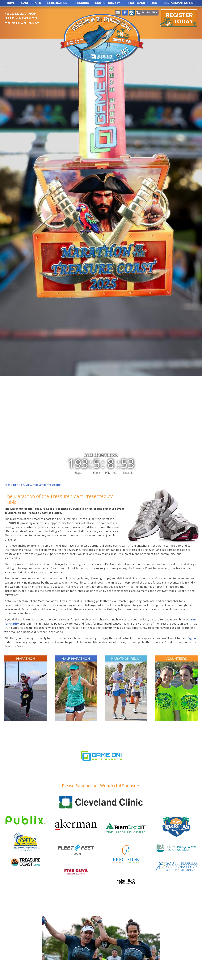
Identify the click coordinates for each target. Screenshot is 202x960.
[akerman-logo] (76, 837)
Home (11, 2)
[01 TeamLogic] (126, 837)
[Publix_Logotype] (25, 827)
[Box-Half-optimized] (76, 688)
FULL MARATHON (20, 14)
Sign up (192, 638)
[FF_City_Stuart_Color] (76, 857)
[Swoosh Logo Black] (126, 883)
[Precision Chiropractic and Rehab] (126, 863)
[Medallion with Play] (176, 836)
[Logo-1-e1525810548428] (101, 777)
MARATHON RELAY (21, 23)
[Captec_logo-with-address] (26, 854)
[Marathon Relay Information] (126, 688)
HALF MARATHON (20, 18)
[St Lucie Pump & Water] (176, 852)
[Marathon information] (25, 688)
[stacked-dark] (26, 865)
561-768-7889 (149, 12)
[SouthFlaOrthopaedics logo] (176, 870)
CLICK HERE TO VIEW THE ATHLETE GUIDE (32, 485)
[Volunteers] (176, 688)
